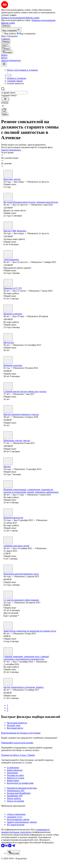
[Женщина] (8, 337)
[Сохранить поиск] (4, 110)
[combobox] (14, 92)
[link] (6, 48)
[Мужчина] (8, 174)
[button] (4, 55)
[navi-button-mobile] (4, 64)
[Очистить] (5, 99)
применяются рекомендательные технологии (25, 830)
